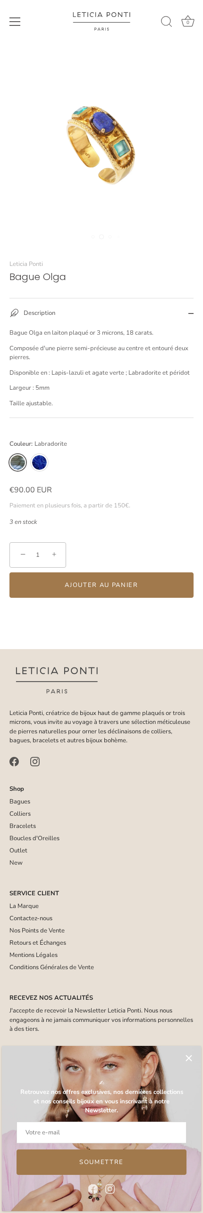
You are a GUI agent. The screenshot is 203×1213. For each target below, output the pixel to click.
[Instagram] (110, 1188)
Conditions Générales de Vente (51, 967)
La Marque (24, 906)
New (16, 863)
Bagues (19, 801)
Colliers (20, 814)
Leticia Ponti (26, 264)
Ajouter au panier (101, 585)
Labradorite (17, 462)
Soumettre (101, 1162)
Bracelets (22, 826)
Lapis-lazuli (39, 462)
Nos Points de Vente (37, 930)
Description (38, 313)
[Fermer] (188, 1058)
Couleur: (38, 444)
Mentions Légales (33, 955)
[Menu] (15, 21)
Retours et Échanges (37, 943)
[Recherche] (166, 23)
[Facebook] (93, 1188)
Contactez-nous (30, 918)
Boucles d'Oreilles (34, 838)
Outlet (18, 850)
